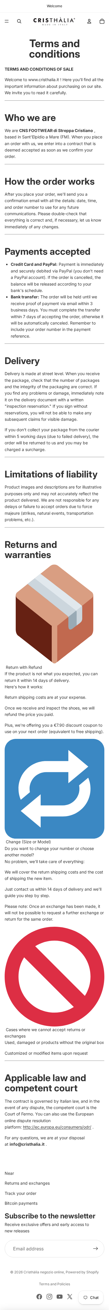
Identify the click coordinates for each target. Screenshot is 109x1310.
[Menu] (6, 21)
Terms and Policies (54, 1284)
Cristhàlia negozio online (44, 1272)
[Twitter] (69, 1296)
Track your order (20, 1193)
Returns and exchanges (27, 1183)
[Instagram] (49, 1296)
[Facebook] (39, 1296)
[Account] (89, 21)
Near (9, 1173)
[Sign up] (96, 1249)
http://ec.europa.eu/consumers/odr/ (57, 1126)
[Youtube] (59, 1296)
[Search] (19, 21)
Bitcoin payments (21, 1203)
